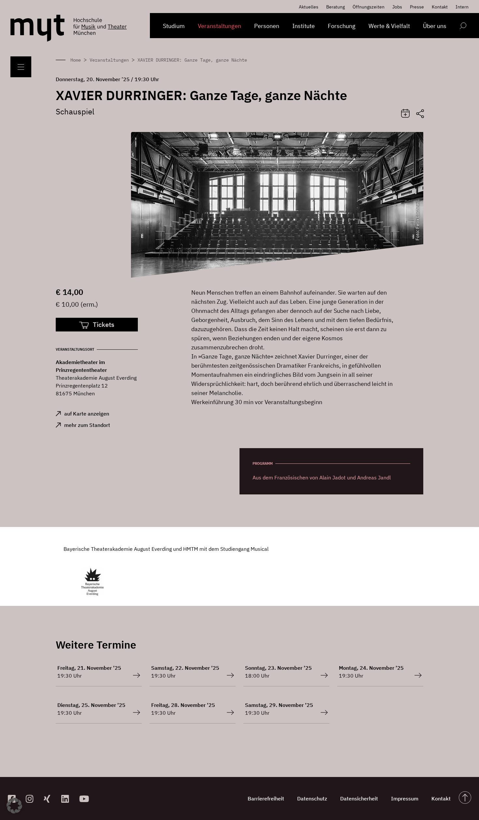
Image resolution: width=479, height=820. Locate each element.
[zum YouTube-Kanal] (85, 798)
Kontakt (440, 7)
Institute (303, 26)
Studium (174, 26)
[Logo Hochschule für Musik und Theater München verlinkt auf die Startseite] (37, 28)
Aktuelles (308, 7)
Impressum (404, 798)
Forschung (342, 26)
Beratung (335, 7)
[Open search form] (462, 26)
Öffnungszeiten (369, 7)
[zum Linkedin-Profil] (67, 798)
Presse (417, 7)
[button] (14, 805)
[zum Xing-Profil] (50, 798)
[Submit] (405, 113)
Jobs (397, 7)
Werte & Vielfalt (389, 26)
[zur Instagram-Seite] (32, 798)
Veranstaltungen (219, 26)
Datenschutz (312, 798)
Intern (462, 7)
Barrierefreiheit (266, 798)
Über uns (434, 26)
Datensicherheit (359, 798)
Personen (266, 26)
